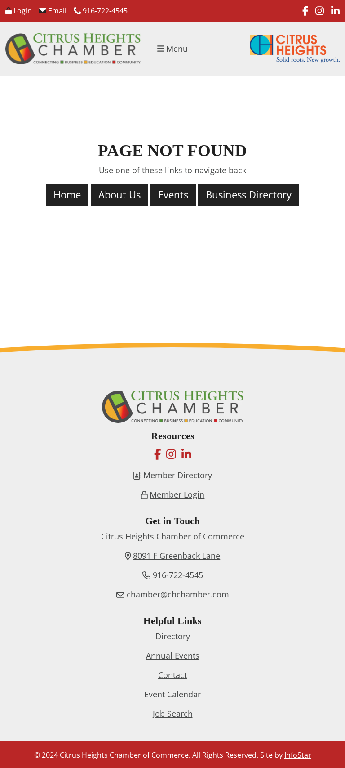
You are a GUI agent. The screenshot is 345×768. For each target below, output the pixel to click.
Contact (172, 674)
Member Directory (177, 475)
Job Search (173, 713)
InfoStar (297, 755)
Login (22, 11)
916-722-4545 (104, 11)
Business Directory (249, 194)
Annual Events (172, 655)
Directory (172, 636)
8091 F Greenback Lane (176, 555)
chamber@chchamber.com (178, 594)
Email (56, 11)
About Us (119, 194)
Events (173, 194)
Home (67, 194)
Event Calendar (172, 694)
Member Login (177, 494)
